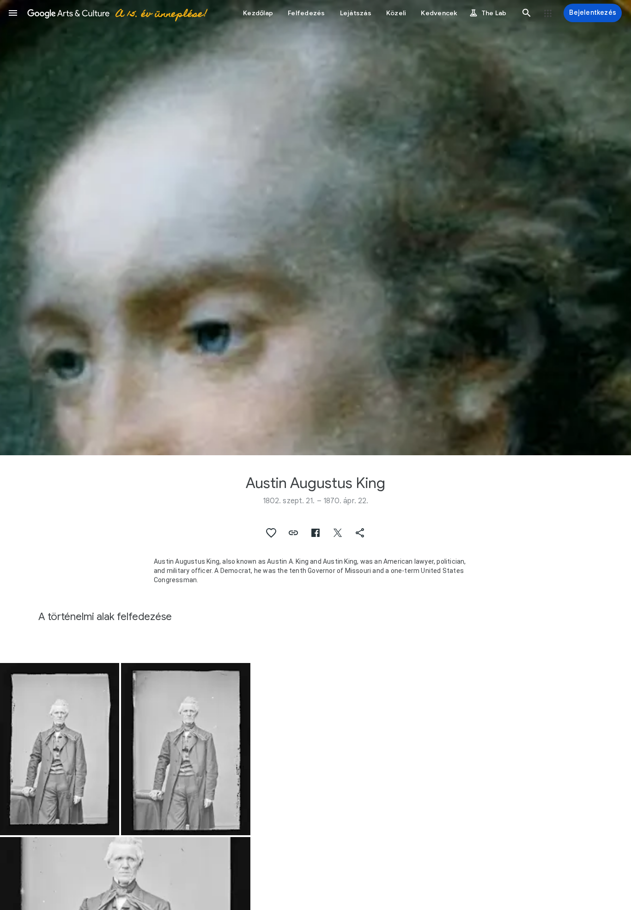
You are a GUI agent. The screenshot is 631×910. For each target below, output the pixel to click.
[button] (13, 13)
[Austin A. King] (59, 749)
